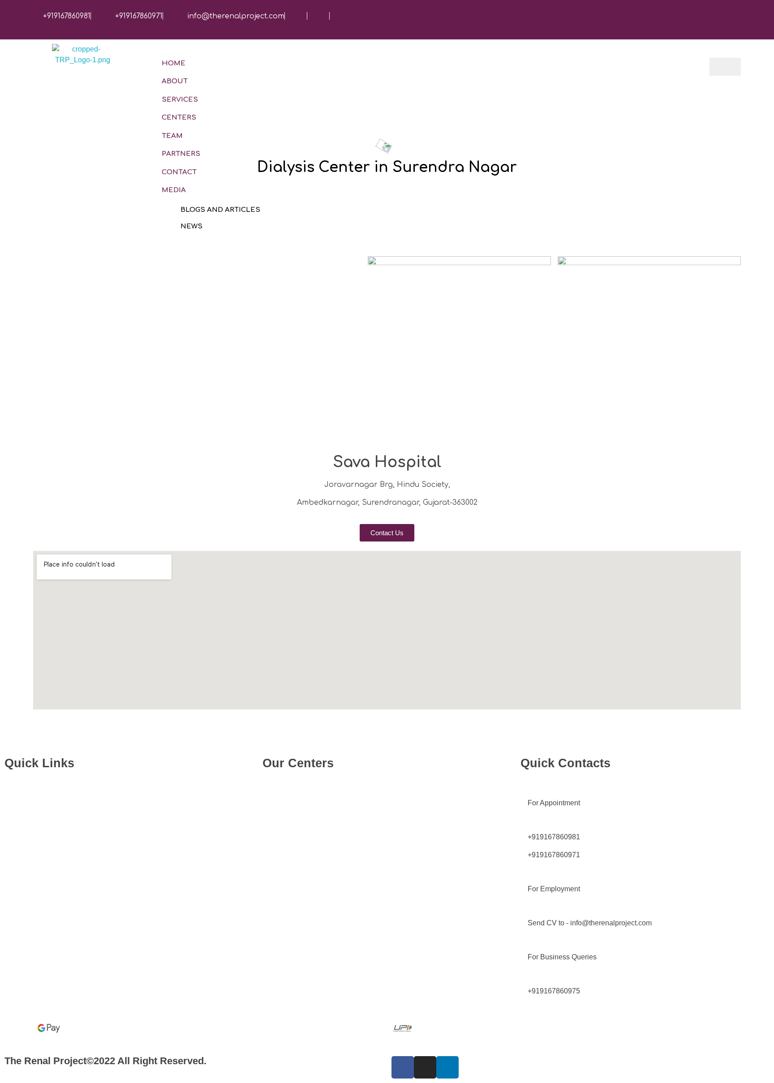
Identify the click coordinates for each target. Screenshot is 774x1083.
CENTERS (179, 117)
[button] (387, 533)
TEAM (172, 136)
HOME (173, 63)
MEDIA (174, 190)
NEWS (191, 226)
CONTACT (179, 172)
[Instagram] (425, 1067)
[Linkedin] (447, 1067)
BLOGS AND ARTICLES (220, 210)
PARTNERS (181, 154)
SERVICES (180, 99)
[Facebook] (402, 1067)
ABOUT (175, 81)
